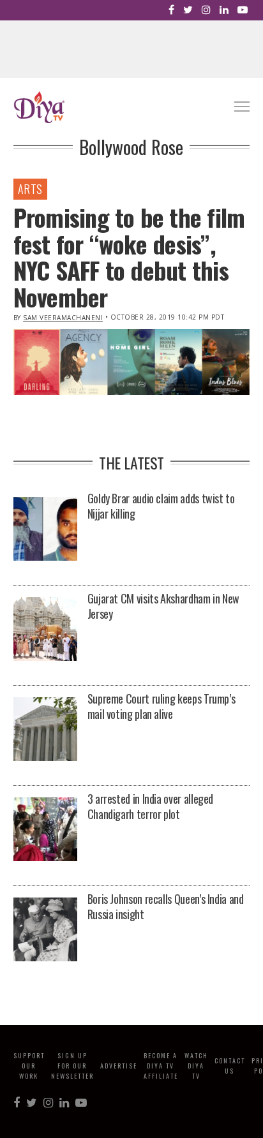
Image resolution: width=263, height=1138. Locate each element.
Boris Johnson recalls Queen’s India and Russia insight (165, 906)
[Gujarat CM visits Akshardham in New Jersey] (45, 630)
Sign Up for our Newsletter (72, 1066)
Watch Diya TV (196, 1066)
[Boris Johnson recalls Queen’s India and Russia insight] (45, 930)
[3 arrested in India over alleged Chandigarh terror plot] (45, 830)
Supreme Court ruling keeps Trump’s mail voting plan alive (161, 706)
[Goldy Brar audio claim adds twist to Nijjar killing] (45, 530)
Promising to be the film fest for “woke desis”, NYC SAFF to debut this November (129, 256)
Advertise (118, 1065)
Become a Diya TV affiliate (161, 1066)
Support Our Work (29, 1066)
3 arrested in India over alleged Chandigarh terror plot (150, 806)
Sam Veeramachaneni (63, 317)
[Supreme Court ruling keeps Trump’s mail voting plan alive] (45, 730)
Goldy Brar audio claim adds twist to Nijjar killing (161, 506)
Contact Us (229, 1065)
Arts (30, 189)
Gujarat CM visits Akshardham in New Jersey (163, 606)
